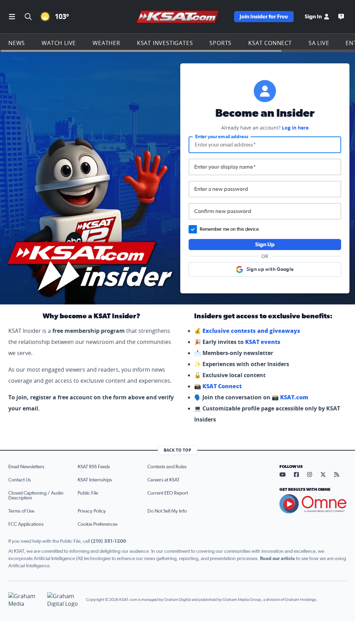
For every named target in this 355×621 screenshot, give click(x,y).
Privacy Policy (92, 511)
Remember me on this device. (230, 229)
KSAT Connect (270, 43)
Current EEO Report (167, 493)
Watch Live (59, 43)
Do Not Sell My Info (167, 511)
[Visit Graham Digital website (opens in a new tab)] (63, 599)
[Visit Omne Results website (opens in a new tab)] (313, 504)
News (16, 43)
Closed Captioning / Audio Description (35, 495)
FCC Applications (26, 524)
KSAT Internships (95, 480)
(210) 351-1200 (108, 541)
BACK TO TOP (177, 450)
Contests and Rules (167, 466)
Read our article (277, 558)
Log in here (295, 127)
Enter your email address (221, 136)
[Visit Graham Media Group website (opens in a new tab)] (25, 599)
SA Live (319, 43)
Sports (220, 43)
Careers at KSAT (163, 480)
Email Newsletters (26, 466)
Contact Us (19, 480)
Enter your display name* (225, 167)
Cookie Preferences (98, 524)
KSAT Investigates (165, 43)
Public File (88, 493)
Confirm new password (222, 211)
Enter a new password (221, 189)
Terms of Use (21, 511)
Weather (106, 43)
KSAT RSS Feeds (94, 466)
